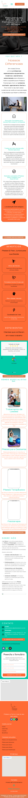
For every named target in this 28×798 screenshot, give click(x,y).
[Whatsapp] (6, 648)
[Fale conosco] (14, 785)
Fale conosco (14, 789)
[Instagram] (10, 648)
